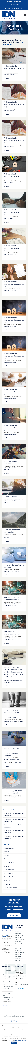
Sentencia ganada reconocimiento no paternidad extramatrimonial (14, 696)
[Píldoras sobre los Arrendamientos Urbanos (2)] (14, 379)
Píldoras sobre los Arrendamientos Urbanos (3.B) (14, 305)
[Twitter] (20, 988)
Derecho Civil (12, 74)
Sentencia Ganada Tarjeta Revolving (14, 552)
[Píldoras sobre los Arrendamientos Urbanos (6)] (14, 200)
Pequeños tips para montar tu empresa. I (14, 619)
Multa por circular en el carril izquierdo (14, 517)
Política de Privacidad (19, 1016)
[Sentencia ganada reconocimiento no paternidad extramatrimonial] (14, 700)
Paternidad (20, 721)
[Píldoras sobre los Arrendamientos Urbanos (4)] (14, 272)
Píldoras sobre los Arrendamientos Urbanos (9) (14, 53)
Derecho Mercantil (14, 603)
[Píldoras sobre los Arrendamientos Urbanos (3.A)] (14, 343)
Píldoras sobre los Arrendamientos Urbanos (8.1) (14, 125)
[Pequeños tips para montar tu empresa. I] (14, 622)
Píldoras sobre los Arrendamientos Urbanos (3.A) (14, 341)
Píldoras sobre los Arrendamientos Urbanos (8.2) (14, 89)
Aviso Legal (11, 1016)
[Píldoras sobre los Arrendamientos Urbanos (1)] (14, 415)
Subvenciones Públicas (10, 605)
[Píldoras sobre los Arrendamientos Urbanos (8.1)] (14, 128)
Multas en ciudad (14, 485)
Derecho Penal (8, 877)
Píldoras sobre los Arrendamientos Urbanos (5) (14, 233)
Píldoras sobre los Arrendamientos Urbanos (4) (14, 269)
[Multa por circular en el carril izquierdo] (14, 520)
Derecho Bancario (14, 571)
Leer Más (6, 78)
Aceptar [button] (14, 1042)
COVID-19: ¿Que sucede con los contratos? (14, 778)
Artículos (6, 74)
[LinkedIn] (22, 988)
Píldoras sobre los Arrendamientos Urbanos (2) (14, 377)
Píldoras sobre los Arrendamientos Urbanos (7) (14, 161)
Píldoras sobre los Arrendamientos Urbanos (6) (14, 197)
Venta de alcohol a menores (14, 450)
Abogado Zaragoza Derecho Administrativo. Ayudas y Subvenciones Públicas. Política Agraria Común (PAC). (14, 653)
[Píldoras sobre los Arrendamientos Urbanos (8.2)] (14, 92)
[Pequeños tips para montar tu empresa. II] (14, 588)
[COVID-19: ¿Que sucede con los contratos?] (14, 780)
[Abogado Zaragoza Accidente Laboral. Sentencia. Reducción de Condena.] (14, 738)
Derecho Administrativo (15, 468)
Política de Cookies (20, 1040)
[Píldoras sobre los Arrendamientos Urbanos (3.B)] (14, 308)
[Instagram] (18, 988)
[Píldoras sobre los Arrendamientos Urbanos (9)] (14, 56)
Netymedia (22, 1018)
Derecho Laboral (8, 761)
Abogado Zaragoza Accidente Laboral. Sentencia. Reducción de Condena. (14, 735)
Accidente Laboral (9, 759)
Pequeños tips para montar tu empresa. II (14, 585)
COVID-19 (11, 797)
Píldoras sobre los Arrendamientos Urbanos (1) (14, 413)
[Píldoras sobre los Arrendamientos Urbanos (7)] (14, 164)
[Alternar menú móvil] (25, 15)
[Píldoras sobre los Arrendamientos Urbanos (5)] (14, 236)
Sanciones (6, 469)
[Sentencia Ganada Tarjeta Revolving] (14, 555)
